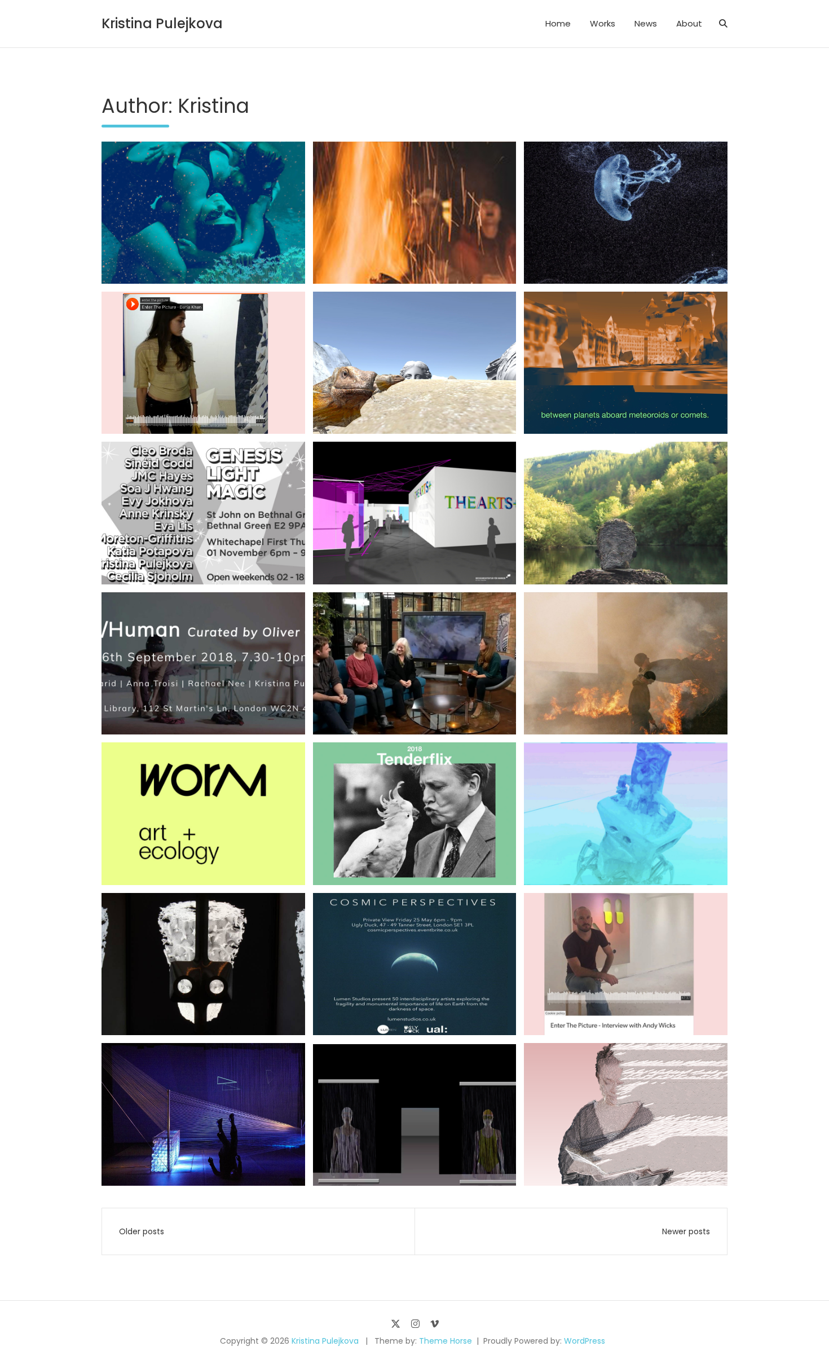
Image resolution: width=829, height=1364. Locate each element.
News (645, 23)
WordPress (584, 1341)
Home (558, 23)
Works (602, 23)
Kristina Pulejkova (162, 23)
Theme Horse (445, 1341)
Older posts (141, 1231)
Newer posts (686, 1231)
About (689, 23)
